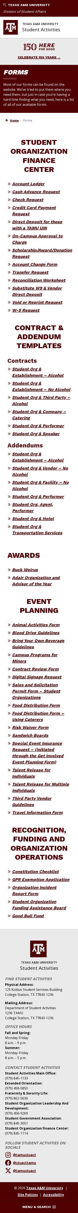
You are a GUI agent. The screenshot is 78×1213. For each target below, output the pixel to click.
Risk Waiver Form (30, 727)
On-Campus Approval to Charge (37, 239)
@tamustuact (24, 1155)
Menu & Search (36, 1207)
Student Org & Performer (38, 425)
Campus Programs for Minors (34, 658)
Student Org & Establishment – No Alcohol (41, 386)
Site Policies (28, 1194)
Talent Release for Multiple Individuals (40, 787)
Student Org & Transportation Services (37, 529)
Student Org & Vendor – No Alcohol (40, 471)
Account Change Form (34, 264)
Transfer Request (30, 272)
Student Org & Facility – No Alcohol (40, 485)
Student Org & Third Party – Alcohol (41, 400)
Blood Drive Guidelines (35, 632)
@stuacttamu (24, 1162)
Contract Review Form (35, 668)
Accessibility (53, 1194)
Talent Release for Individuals (31, 773)
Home (14, 120)
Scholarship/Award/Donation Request (42, 253)
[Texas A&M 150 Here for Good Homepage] (39, 47)
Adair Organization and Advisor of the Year (36, 580)
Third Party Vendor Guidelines (31, 801)
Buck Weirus (25, 569)
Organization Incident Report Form (34, 890)
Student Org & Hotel (33, 518)
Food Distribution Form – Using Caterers (38, 716)
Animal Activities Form (35, 624)
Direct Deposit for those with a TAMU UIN (37, 225)
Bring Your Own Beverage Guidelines (38, 643)
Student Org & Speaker (35, 433)
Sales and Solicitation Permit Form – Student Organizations (36, 691)
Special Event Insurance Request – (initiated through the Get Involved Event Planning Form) (37, 753)
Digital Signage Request (36, 676)
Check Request (27, 199)
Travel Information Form (37, 812)
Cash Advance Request (36, 191)
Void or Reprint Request (37, 302)
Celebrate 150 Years (37, 57)
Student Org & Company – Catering (39, 414)
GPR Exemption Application (40, 879)
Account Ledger (28, 183)
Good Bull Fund (28, 915)
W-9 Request (25, 310)
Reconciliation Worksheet (38, 280)
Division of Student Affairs (24, 12)
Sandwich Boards (30, 735)
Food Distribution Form (36, 705)
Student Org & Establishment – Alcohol (37, 372)
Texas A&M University (29, 5)
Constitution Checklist (35, 871)
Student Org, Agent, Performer (32, 507)
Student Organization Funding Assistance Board (39, 904)
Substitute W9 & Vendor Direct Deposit (37, 291)
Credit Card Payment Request (34, 210)
